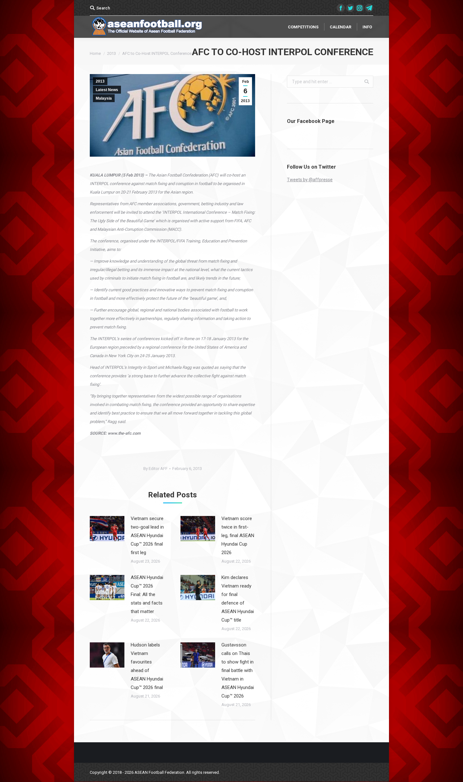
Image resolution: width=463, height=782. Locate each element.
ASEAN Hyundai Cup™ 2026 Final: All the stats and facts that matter (147, 594)
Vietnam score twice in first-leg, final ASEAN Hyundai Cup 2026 (237, 535)
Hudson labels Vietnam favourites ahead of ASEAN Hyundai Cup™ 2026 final (147, 666)
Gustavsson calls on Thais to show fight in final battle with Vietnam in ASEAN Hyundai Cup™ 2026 (237, 670)
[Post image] (107, 528)
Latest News (107, 90)
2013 (111, 53)
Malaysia (104, 98)
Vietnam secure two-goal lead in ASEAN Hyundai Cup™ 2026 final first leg (147, 535)
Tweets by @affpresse (310, 179)
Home (95, 53)
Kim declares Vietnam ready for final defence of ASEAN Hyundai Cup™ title (237, 599)
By (155, 468)
